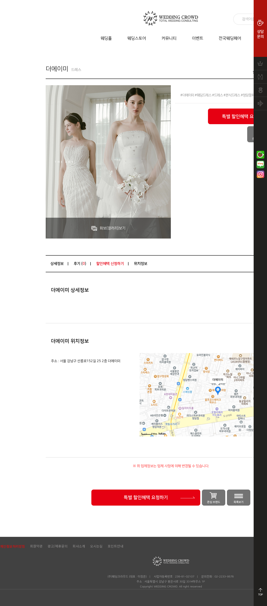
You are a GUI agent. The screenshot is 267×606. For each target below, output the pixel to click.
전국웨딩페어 (230, 38)
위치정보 (140, 264)
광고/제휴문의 (58, 546)
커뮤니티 (168, 38)
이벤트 (197, 38)
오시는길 (96, 546)
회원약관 (36, 546)
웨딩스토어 (136, 38)
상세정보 (57, 264)
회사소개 (79, 546)
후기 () (80, 264)
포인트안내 (115, 546)
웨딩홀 (106, 38)
